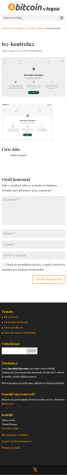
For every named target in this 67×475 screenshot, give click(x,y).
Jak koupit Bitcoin (13, 327)
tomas (12, 50)
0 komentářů (35, 50)
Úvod (5, 28)
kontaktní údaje (10, 428)
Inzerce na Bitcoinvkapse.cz (17, 441)
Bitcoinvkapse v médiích (15, 435)
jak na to (9, 403)
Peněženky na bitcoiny (16, 322)
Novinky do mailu (11, 447)
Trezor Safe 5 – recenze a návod (27, 28)
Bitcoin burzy (11, 317)
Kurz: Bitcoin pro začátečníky (20, 332)
